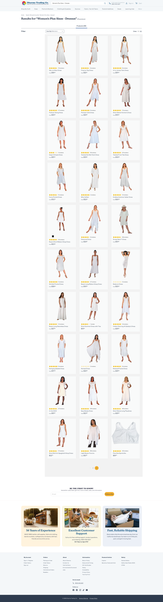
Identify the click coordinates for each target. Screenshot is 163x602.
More (140, 9)
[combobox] (79, 3)
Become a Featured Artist (109, 563)
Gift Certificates (86, 565)
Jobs (64, 570)
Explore (104, 560)
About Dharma (67, 560)
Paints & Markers (47, 9)
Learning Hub (129, 9)
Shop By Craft (25, 9)
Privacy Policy (86, 572)
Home (22, 15)
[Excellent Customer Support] (81, 517)
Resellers (45, 572)
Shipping (45, 567)
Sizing (84, 567)
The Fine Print (86, 574)
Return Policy (86, 560)
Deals (119, 9)
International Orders (48, 570)
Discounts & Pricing (87, 563)
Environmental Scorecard (70, 567)
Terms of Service (83, 598)
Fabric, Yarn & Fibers (91, 9)
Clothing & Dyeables (64, 9)
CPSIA (123, 565)
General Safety (125, 560)
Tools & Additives (107, 9)
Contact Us (66, 563)
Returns (45, 565)
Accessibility (85, 570)
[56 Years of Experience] (41, 517)
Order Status (46, 563)
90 (141, 31)
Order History (27, 563)
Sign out (26, 565)
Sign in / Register (28, 560)
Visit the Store (66, 565)
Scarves (77, 9)
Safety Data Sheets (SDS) (128, 563)
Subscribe (109, 494)
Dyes (36, 9)
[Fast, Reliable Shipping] (122, 517)
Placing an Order (47, 560)
